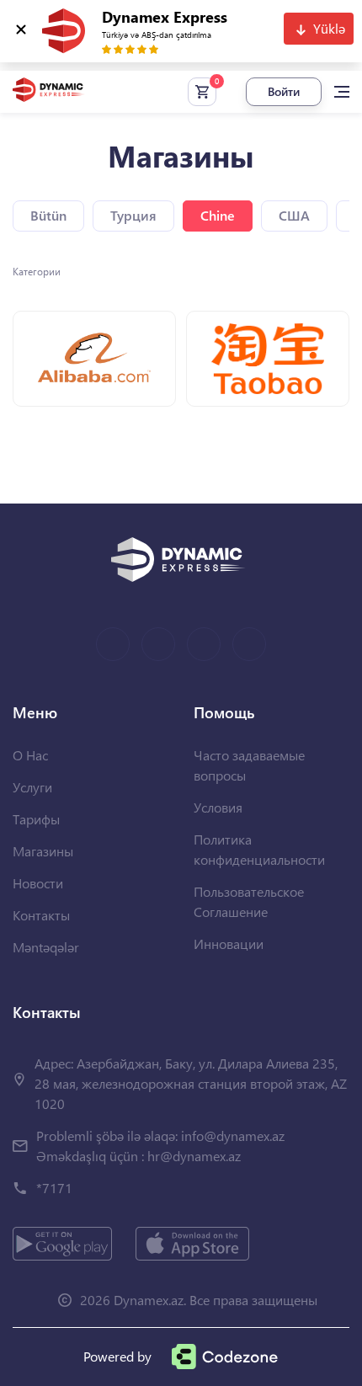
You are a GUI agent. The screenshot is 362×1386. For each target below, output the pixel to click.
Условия (218, 807)
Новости (38, 883)
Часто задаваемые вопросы (249, 765)
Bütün (48, 215)
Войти (284, 91)
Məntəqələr (46, 947)
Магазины (43, 851)
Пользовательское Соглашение (249, 901)
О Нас (30, 755)
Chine (217, 215)
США (294, 215)
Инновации (229, 943)
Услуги (32, 787)
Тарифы (36, 819)
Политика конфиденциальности (259, 849)
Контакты (41, 915)
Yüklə (329, 28)
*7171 (54, 1188)
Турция (133, 215)
